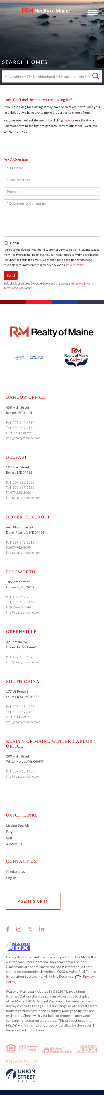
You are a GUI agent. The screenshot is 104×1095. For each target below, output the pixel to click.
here (67, 120)
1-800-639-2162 (21, 428)
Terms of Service (14, 287)
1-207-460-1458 (21, 771)
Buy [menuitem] (9, 831)
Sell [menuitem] (9, 837)
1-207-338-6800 (21, 482)
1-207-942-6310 (21, 423)
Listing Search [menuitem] (17, 825)
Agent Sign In (33, 901)
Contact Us (15, 871)
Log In (11, 877)
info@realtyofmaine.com (23, 438)
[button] (96, 76)
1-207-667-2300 (21, 597)
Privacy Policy (74, 265)
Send (11, 275)
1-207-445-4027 (21, 707)
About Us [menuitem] (14, 843)
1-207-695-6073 (21, 657)
